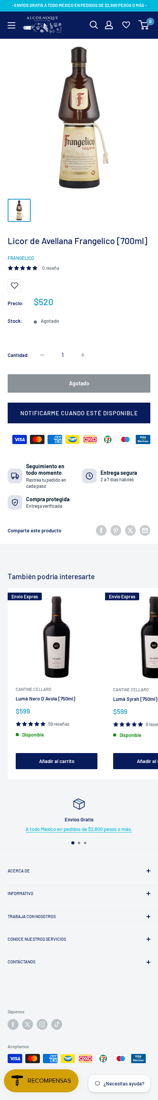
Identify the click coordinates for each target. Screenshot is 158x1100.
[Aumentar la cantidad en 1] (83, 355)
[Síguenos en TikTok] (56, 1024)
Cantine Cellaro (33, 689)
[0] (144, 25)
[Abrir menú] (11, 25)
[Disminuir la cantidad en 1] (42, 355)
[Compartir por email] (145, 530)
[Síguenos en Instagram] (42, 1024)
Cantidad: (18, 355)
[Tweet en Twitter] (130, 530)
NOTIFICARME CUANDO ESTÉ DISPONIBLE (79, 413)
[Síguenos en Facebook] (13, 1024)
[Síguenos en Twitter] (27, 1024)
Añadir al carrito (56, 761)
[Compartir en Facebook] (101, 530)
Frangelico (21, 258)
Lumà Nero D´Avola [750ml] (45, 698)
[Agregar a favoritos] (14, 285)
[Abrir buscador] (94, 25)
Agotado (79, 383)
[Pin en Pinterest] (115, 530)
